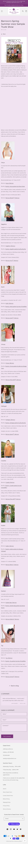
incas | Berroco (10, 363)
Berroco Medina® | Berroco (12, 619)
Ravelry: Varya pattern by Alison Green (15, 186)
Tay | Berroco (9, 658)
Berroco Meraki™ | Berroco (12, 198)
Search (4, 788)
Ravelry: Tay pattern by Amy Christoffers (15, 661)
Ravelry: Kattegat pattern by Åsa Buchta (15, 423)
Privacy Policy (6, 805)
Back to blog (15, 686)
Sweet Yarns (11, 841)
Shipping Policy (6, 802)
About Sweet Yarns (7, 792)
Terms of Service (7, 809)
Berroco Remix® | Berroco (12, 564)
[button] (2, 11)
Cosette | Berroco (10, 482)
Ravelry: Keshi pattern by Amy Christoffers (16, 306)
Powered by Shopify (18, 841)
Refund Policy (6, 799)
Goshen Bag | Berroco (11, 602)
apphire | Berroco (10, 246)
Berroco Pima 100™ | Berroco (13, 499)
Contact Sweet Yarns (8, 795)
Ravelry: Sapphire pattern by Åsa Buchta (15, 249)
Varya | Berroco (9, 183)
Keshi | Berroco (9, 303)
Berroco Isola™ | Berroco (12, 318)
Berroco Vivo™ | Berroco (12, 260)
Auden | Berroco (10, 546)
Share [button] (4, 34)
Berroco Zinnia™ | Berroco (12, 676)
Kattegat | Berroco (10, 419)
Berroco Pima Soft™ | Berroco (13, 379)
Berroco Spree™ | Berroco (12, 434)
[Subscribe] (22, 818)
